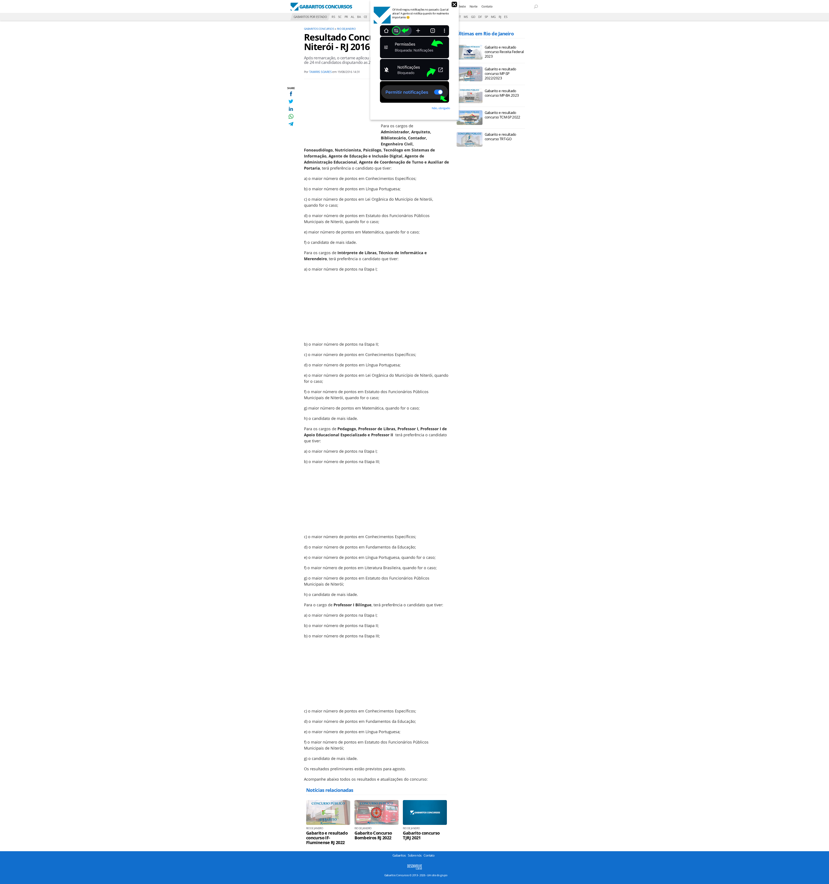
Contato (487, 6)
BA (359, 17)
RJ (500, 17)
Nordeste (459, 6)
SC (340, 17)
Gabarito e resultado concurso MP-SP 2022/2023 (500, 73)
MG (493, 17)
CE (365, 17)
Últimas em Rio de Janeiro (485, 33)
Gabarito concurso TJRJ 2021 (421, 835)
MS (466, 17)
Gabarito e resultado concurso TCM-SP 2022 (502, 114)
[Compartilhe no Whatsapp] (291, 116)
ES (505, 17)
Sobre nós (414, 855)
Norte (474, 6)
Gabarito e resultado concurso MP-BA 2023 (502, 93)
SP (486, 17)
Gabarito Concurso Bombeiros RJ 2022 (373, 835)
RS (333, 17)
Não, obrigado (441, 108)
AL (352, 17)
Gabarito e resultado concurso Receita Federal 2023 (504, 51)
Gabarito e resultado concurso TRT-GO (500, 136)
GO (473, 17)
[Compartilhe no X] (291, 101)
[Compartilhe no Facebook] (291, 93)
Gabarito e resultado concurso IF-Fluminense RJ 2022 (327, 838)
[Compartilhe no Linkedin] (291, 109)
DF (480, 17)
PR (346, 17)
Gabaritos (399, 855)
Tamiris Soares (320, 72)
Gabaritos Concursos (319, 29)
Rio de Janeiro (346, 29)
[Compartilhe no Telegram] (291, 124)
